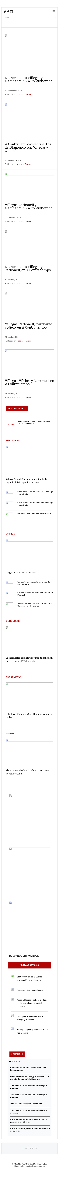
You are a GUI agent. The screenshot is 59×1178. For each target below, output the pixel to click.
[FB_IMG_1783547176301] (29, 903)
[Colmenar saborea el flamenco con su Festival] (9, 595)
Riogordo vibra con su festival (21, 572)
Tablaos (28, 94)
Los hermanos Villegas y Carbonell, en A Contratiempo (28, 268)
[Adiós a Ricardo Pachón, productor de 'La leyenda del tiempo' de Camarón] (29, 460)
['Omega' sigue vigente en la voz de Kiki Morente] (9, 584)
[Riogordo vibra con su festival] (29, 553)
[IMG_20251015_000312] (29, 796)
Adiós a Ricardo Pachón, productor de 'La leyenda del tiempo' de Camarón (32, 1003)
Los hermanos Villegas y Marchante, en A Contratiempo (28, 79)
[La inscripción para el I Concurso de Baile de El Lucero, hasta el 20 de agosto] (29, 640)
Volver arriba (30, 1148)
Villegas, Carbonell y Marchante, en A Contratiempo (28, 206)
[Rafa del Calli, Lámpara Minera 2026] (9, 516)
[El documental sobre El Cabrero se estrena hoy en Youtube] (29, 752)
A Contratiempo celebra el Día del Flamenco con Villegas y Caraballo (28, 147)
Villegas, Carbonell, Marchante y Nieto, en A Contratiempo (28, 325)
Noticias (20, 94)
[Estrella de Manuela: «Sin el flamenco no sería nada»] (29, 696)
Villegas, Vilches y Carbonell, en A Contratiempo (29, 382)
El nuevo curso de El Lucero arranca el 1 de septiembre (34, 423)
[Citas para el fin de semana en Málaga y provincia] (9, 494)
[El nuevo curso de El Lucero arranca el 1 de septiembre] (12, 976)
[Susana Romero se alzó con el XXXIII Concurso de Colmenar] (9, 606)
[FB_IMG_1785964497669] (29, 849)
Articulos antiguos (17, 409)
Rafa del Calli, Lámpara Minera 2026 (34, 513)
